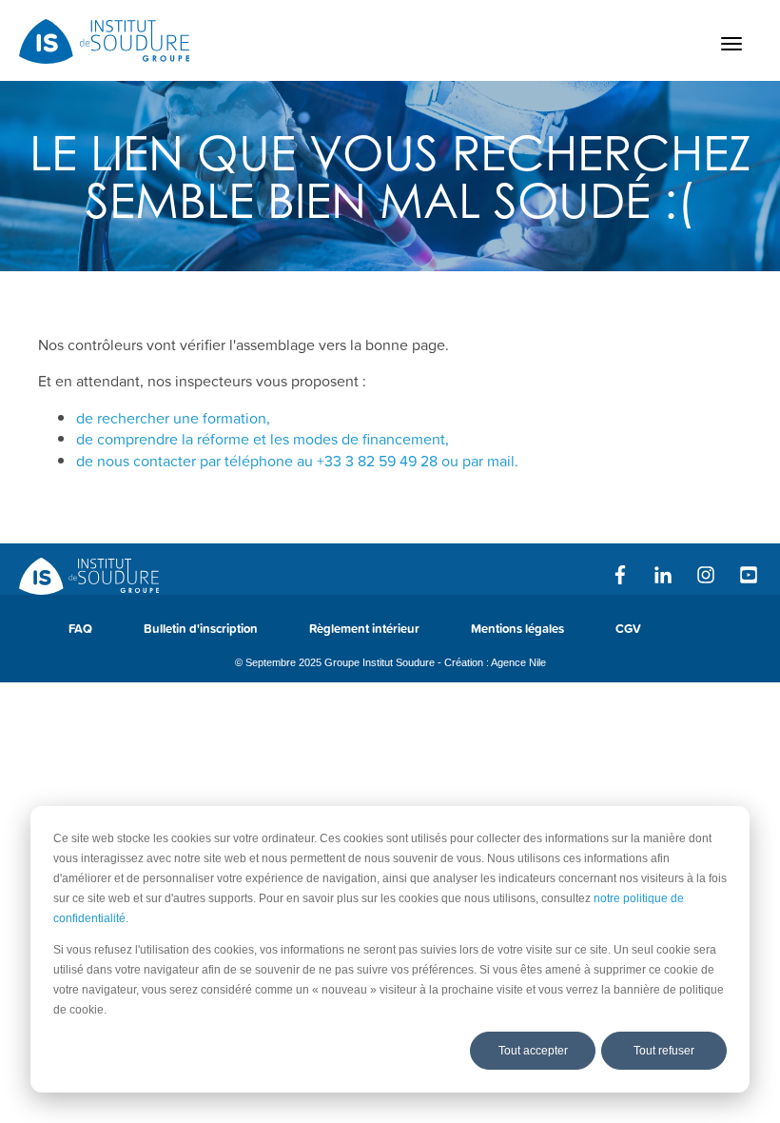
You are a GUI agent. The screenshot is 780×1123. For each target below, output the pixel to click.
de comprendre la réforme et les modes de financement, (262, 438)
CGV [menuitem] (628, 629)
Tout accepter (533, 1050)
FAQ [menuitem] (80, 629)
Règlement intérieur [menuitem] (364, 629)
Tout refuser (664, 1050)
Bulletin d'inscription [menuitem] (201, 629)
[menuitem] (692, 638)
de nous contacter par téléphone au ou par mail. (297, 460)
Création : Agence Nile (495, 662)
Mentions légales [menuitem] (517, 629)
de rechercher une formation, (173, 417)
